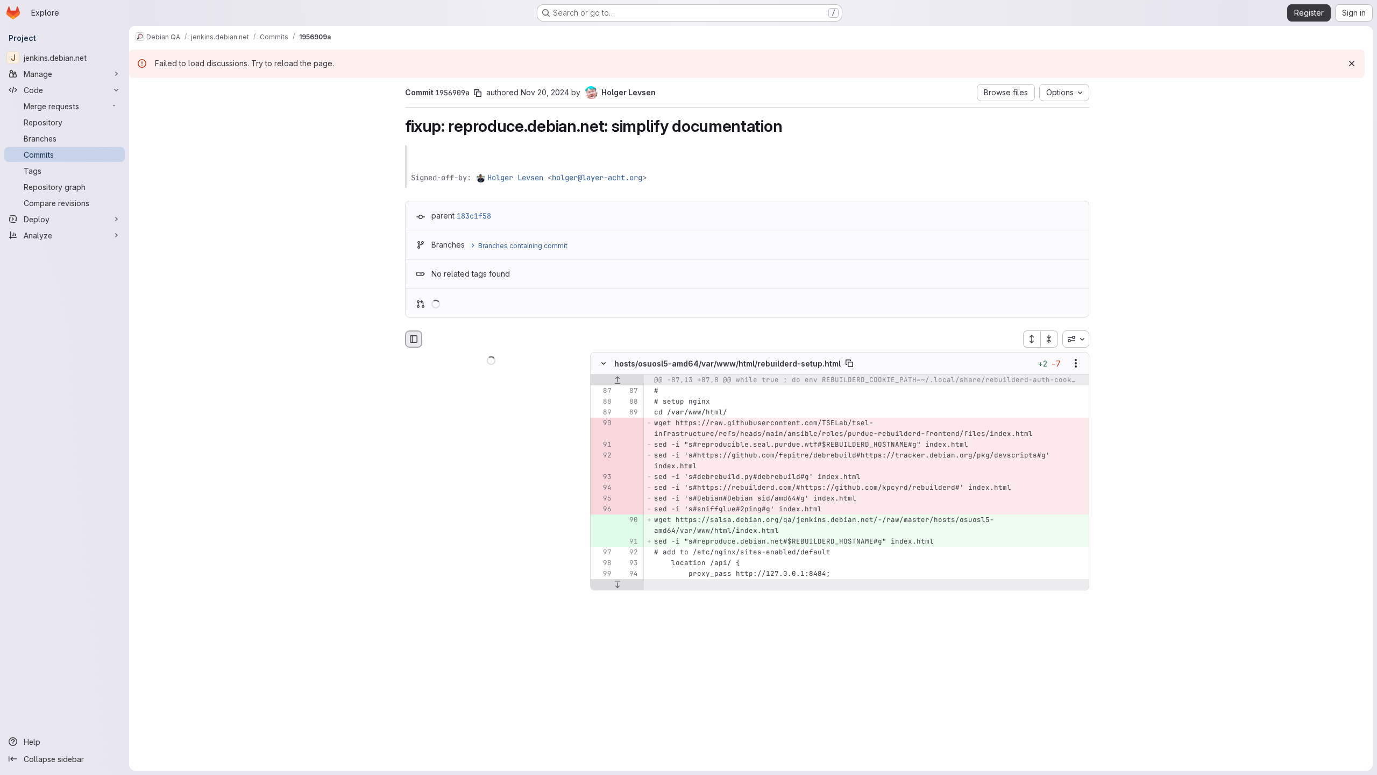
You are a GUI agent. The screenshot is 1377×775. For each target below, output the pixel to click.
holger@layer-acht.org (597, 177)
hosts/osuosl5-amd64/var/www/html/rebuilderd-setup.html (727, 363)
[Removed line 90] (602, 423)
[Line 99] (602, 574)
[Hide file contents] (603, 363)
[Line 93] (629, 563)
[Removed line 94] (602, 488)
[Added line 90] (629, 520)
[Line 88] (602, 402)
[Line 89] (602, 412)
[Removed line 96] (602, 509)
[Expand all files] (1031, 339)
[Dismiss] (1351, 63)
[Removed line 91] (602, 445)
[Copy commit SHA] (477, 93)
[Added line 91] (629, 542)
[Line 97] (602, 552)
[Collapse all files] (1049, 339)
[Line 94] (629, 574)
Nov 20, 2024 (545, 92)
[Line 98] (602, 563)
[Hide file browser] (413, 339)
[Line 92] (629, 552)
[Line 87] (602, 391)
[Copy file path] (849, 363)
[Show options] (1075, 363)
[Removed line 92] (602, 455)
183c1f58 (474, 216)
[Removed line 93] (602, 477)
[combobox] (1075, 339)
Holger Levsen (515, 177)
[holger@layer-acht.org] (481, 177)
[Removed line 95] (602, 499)
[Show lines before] (617, 380)
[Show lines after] (617, 585)
